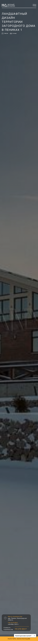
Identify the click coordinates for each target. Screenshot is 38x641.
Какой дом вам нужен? (23, 636)
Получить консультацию (19, 639)
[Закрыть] (34, 635)
